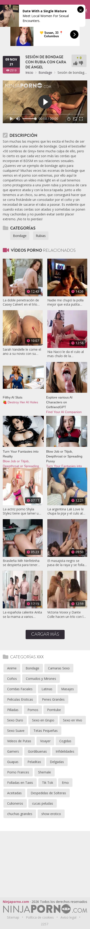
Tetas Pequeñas (45, 730)
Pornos (32, 710)
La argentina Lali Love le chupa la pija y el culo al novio (65, 511)
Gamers (13, 751)
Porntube (54, 710)
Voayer (45, 741)
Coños (12, 678)
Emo (65, 782)
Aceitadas (14, 793)
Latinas (47, 689)
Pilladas (12, 710)
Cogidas (65, 741)
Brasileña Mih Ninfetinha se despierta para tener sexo (21, 563)
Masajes (67, 689)
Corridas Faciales (20, 689)
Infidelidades (65, 751)
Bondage (45, 72)
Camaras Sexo (59, 668)
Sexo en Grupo (43, 720)
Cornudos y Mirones (41, 678)
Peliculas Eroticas (20, 699)
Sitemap (13, 917)
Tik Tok (47, 782)
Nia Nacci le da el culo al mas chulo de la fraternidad (65, 354)
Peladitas (34, 762)
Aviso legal (68, 917)
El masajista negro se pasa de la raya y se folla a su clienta (67, 563)
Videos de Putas (19, 741)
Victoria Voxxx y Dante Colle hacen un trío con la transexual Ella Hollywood (66, 614)
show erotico (51, 814)
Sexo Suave (15, 730)
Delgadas (57, 762)
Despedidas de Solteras (48, 793)
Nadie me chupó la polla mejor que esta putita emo (65, 302)
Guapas (12, 762)
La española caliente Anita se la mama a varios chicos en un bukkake (22, 614)
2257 (44, 924)
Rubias (41, 235)
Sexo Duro (15, 720)
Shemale (44, 772)
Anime (12, 668)
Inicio (29, 72)
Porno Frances (18, 772)
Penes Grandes (53, 699)
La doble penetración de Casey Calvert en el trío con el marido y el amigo (21, 302)
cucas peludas (42, 803)
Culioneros (15, 803)
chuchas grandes (19, 814)
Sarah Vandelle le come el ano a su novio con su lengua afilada (22, 351)
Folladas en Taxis (20, 782)
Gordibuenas (37, 751)
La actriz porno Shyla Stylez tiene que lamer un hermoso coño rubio (21, 511)
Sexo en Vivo (72, 720)
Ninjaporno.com (16, 901)
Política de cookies (40, 917)
